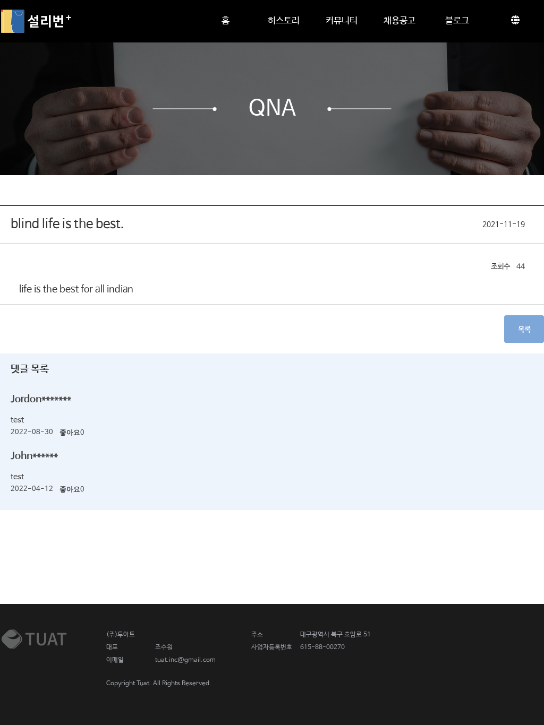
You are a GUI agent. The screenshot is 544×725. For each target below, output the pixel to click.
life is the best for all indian (76, 289)
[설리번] (36, 21)
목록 (524, 329)
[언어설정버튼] (515, 21)
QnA (272, 109)
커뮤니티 (342, 21)
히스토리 (284, 21)
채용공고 (399, 21)
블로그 (457, 21)
